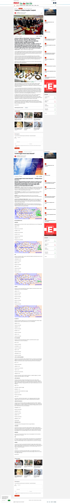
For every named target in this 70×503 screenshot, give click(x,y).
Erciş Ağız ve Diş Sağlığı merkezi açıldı (49, 203)
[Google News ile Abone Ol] (17, 36)
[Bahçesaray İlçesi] (50, 28)
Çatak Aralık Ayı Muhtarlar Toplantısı (50, 209)
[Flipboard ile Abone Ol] (20, 36)
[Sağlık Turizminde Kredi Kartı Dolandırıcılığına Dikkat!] (38, 116)
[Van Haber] (16, 2)
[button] (55, 3)
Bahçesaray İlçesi (47, 175)
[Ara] (54, 3)
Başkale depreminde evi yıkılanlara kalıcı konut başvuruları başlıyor (50, 53)
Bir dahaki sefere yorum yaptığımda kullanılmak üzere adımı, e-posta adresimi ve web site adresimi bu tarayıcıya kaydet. (28, 146)
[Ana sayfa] (14, 5)
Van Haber (18, 12)
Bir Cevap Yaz (17, 481)
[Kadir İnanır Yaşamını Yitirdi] (28, 116)
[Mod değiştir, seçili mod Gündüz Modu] (55, 5)
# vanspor (26, 107)
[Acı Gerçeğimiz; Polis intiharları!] (28, 126)
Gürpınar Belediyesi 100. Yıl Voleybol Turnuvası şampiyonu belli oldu (50, 39)
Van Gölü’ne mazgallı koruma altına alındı (50, 45)
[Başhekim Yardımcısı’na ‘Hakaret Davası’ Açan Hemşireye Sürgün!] (19, 116)
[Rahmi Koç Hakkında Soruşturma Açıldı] (38, 126)
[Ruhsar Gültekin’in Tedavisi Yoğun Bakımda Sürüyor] (19, 126)
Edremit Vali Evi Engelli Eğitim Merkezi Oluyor (50, 215)
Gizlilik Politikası (3, 500)
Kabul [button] (9, 500)
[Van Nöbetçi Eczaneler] (50, 86)
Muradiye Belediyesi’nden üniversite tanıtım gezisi (50, 221)
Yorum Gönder (17, 148)
